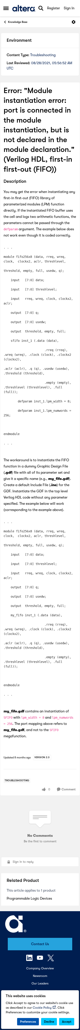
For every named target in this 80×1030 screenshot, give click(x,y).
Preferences (28, 1021)
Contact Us (40, 944)
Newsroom (40, 976)
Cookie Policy (42, 1007)
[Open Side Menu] (6, 8)
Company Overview (40, 968)
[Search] (41, 8)
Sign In (69, 8)
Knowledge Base (17, 22)
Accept (66, 1021)
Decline (49, 1021)
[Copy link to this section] (29, 181)
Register (53, 8)
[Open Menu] (73, 22)
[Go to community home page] (24, 8)
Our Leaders (40, 983)
